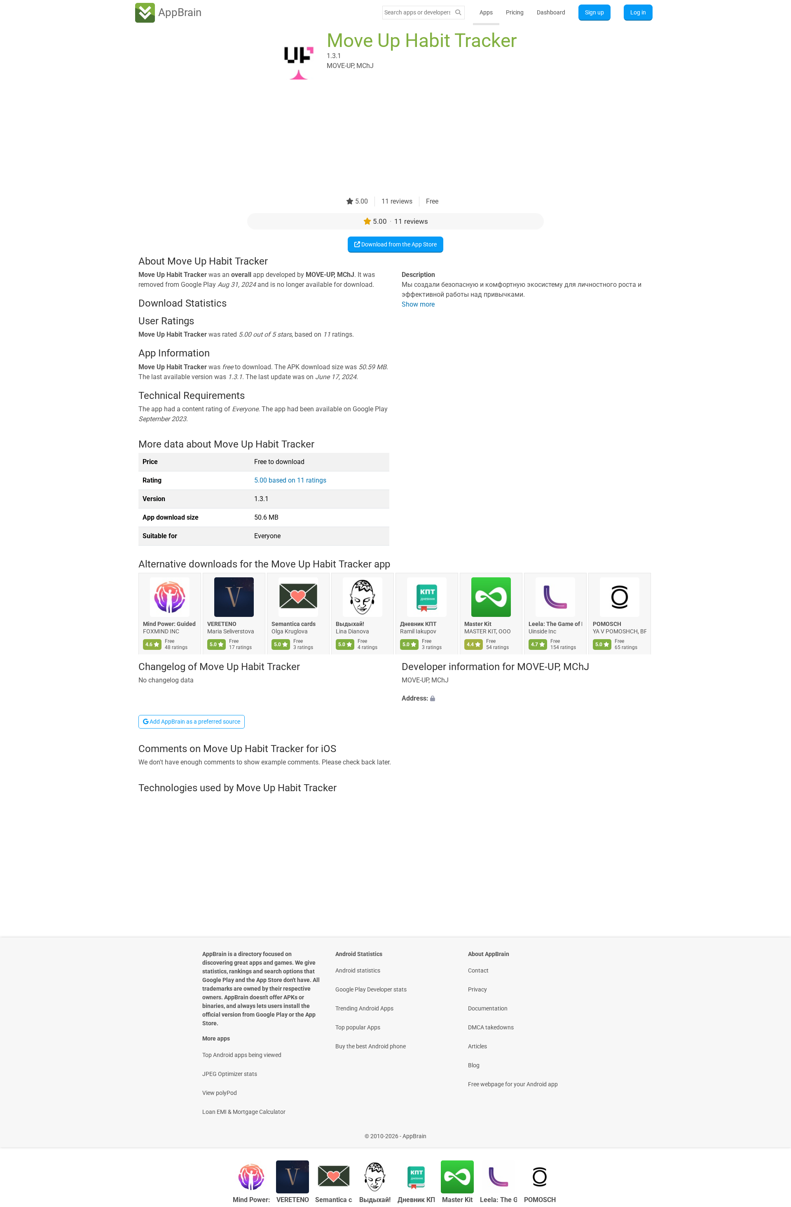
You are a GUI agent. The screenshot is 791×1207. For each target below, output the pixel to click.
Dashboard (551, 12)
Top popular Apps (357, 1027)
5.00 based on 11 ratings (290, 480)
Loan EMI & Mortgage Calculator (244, 1112)
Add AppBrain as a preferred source (194, 721)
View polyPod (219, 1093)
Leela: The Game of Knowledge (555, 624)
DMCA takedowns (491, 1027)
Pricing (515, 12)
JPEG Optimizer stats (229, 1074)
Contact (478, 970)
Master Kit (477, 624)
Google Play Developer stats (371, 989)
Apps (486, 12)
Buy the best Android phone (370, 1046)
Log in (638, 12)
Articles (477, 1046)
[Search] (458, 12)
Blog (474, 1065)
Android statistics (357, 970)
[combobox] (417, 12)
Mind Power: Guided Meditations (170, 624)
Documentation (488, 1008)
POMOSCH (607, 624)
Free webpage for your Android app (513, 1084)
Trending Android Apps (364, 1008)
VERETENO (221, 624)
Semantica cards (293, 624)
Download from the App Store (398, 244)
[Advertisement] (385, 139)
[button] (527, 698)
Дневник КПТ (418, 624)
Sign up (594, 12)
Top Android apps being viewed (241, 1055)
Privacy (477, 989)
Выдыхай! (350, 624)
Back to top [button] (770, 1132)
